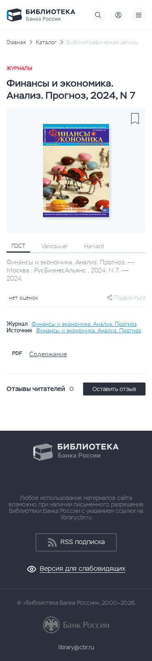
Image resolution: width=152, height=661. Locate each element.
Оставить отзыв (114, 389)
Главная (16, 42)
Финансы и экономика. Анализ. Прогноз (84, 324)
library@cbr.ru (76, 647)
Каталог (46, 42)
